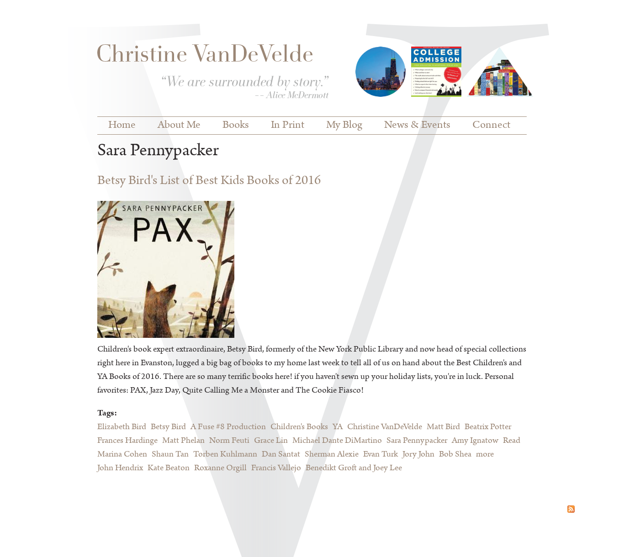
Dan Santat (281, 454)
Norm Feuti (229, 441)
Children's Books (299, 427)
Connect (491, 125)
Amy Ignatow (475, 441)
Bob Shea (455, 454)
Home (122, 125)
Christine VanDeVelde (384, 427)
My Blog (344, 125)
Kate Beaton (169, 468)
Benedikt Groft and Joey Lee (354, 468)
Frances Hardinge (127, 441)
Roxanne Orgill (220, 468)
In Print (287, 125)
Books (235, 125)
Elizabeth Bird (121, 427)
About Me (179, 125)
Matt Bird (443, 427)
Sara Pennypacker (416, 441)
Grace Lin (271, 441)
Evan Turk (380, 454)
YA (338, 427)
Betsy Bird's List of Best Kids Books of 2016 (209, 180)
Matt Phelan (183, 441)
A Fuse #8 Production (228, 427)
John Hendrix (120, 468)
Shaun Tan (170, 454)
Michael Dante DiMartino (337, 441)
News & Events (417, 125)
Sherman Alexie (332, 454)
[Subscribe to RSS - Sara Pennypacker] (571, 510)
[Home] (213, 73)
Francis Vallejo (276, 468)
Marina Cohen (122, 454)
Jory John (418, 454)
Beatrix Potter (488, 427)
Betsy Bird (168, 427)
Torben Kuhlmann (225, 454)
